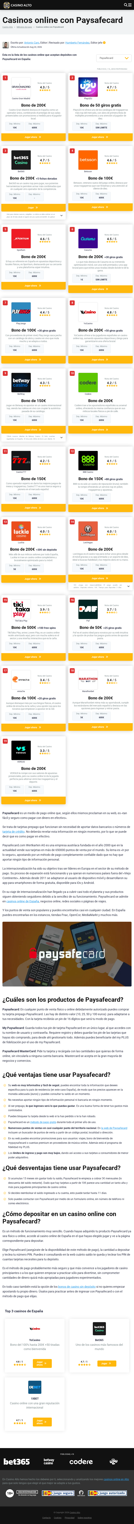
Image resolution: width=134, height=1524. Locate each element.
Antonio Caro (31, 42)
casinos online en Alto (116, 1479)
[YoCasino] (88, 321)
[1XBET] (34, 1392)
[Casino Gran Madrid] (21, 96)
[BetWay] (21, 391)
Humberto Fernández (77, 42)
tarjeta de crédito (13, 831)
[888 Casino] (88, 469)
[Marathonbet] (88, 688)
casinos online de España (22, 901)
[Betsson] (88, 169)
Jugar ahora (31, 137)
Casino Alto (7, 27)
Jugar (31, 207)
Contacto (46, 1517)
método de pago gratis (43, 1122)
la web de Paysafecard (114, 1128)
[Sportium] (21, 247)
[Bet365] (21, 169)
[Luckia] (21, 540)
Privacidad (69, 1517)
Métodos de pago (24, 27)
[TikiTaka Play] (21, 618)
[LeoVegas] (88, 540)
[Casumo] (88, 247)
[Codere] (88, 391)
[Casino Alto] (35, 5)
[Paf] (88, 618)
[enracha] (21, 688)
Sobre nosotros (85, 1517)
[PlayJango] (21, 321)
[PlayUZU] (88, 96)
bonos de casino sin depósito (77, 1286)
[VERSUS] (21, 759)
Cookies (57, 1517)
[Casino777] (21, 469)
